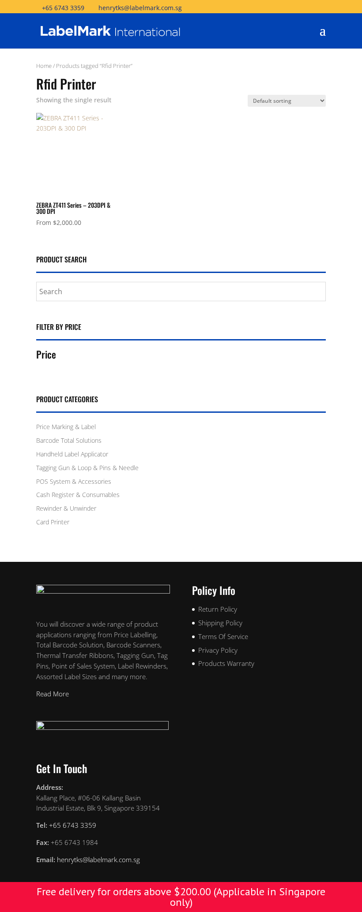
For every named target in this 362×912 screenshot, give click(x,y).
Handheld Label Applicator (72, 454)
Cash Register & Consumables (78, 494)
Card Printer (52, 522)
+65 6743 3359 (63, 8)
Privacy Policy (218, 650)
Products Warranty (226, 663)
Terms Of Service (223, 636)
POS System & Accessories (73, 481)
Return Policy (217, 609)
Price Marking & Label (66, 426)
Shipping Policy (220, 622)
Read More (52, 693)
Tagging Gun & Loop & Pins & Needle (87, 467)
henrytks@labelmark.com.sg (98, 859)
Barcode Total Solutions (69, 440)
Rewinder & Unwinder (66, 508)
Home (44, 66)
